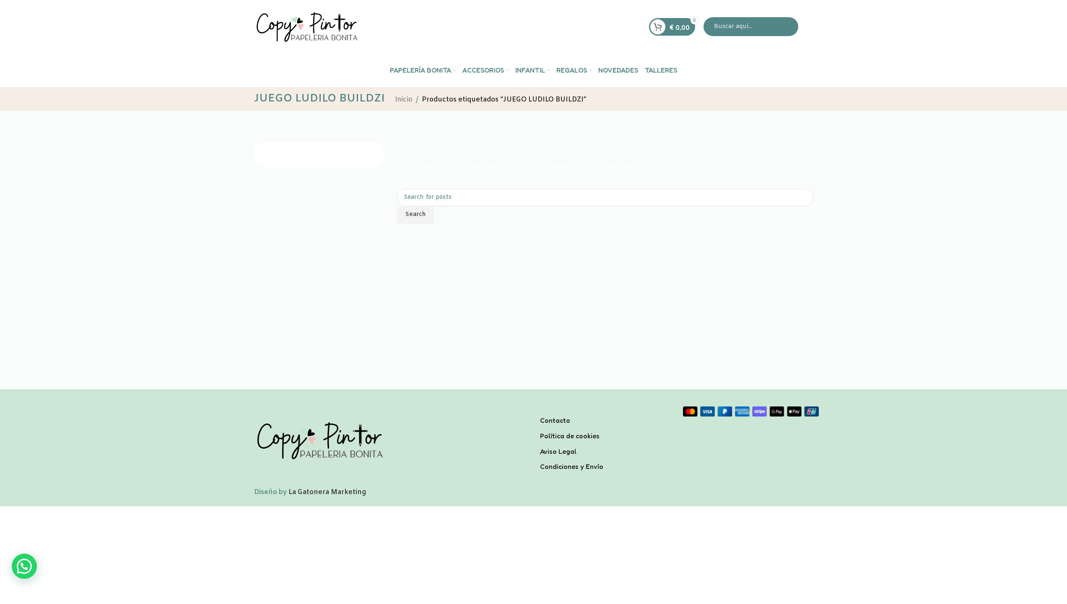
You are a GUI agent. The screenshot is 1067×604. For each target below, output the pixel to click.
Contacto (555, 420)
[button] (24, 566)
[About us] (605, 409)
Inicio (404, 99)
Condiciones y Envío (571, 466)
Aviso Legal (558, 451)
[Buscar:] (751, 26)
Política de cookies (570, 436)
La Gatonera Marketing (327, 492)
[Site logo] (306, 26)
